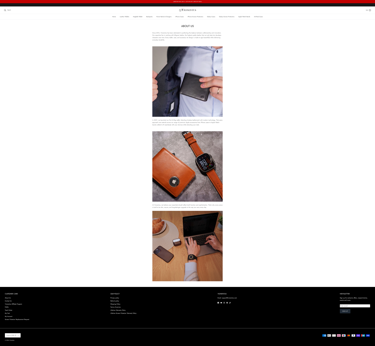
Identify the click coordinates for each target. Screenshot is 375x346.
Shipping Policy (115, 304)
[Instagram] (224, 302)
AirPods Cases (258, 17)
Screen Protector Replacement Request (17, 319)
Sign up (345, 311)
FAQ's (7, 307)
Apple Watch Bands (244, 17)
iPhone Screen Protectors (195, 17)
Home (114, 17)
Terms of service (115, 307)
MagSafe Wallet (137, 17)
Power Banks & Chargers (163, 17)
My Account (8, 316)
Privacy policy (114, 298)
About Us (8, 298)
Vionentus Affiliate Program (13, 304)
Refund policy (114, 301)
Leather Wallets (124, 17)
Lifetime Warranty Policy (118, 310)
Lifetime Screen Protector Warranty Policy (123, 313)
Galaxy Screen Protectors (226, 17)
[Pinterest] (227, 302)
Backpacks (149, 17)
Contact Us (8, 301)
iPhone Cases (179, 17)
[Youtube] (221, 302)
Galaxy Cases (211, 17)
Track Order (8, 310)
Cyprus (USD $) (11, 335)
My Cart (7, 313)
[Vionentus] (187, 10)
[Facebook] (218, 302)
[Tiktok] (230, 302)
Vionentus (11, 340)
